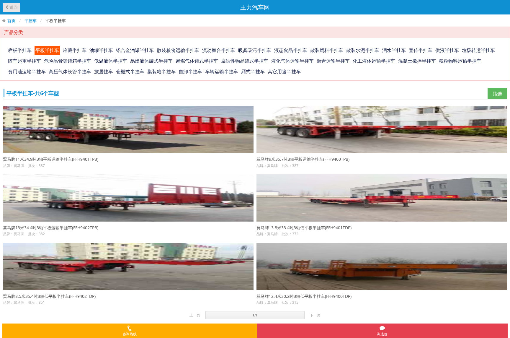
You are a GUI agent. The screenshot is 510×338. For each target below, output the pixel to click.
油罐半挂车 (101, 50)
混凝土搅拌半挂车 (417, 61)
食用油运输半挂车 (27, 71)
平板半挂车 (47, 50)
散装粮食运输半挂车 (178, 50)
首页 (11, 20)
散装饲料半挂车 (326, 50)
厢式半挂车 (253, 71)
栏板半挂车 (20, 50)
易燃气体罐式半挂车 (197, 61)
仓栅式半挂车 (130, 71)
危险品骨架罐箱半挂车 (67, 61)
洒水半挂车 (394, 50)
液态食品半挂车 (290, 50)
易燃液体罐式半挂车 (151, 61)
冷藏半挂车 (74, 50)
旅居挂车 (103, 71)
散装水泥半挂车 (362, 50)
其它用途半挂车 (284, 71)
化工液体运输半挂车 (374, 61)
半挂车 (30, 20)
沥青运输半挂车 (333, 61)
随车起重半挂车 (24, 61)
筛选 (497, 93)
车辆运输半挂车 (221, 71)
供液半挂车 (447, 50)
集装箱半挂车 (161, 71)
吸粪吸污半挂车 (254, 50)
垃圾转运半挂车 (478, 50)
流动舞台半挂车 (218, 50)
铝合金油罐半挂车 (135, 50)
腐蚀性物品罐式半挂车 (244, 61)
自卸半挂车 (190, 71)
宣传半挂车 (420, 50)
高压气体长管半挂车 (70, 71)
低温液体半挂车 (110, 61)
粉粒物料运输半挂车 (460, 61)
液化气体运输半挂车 (292, 61)
